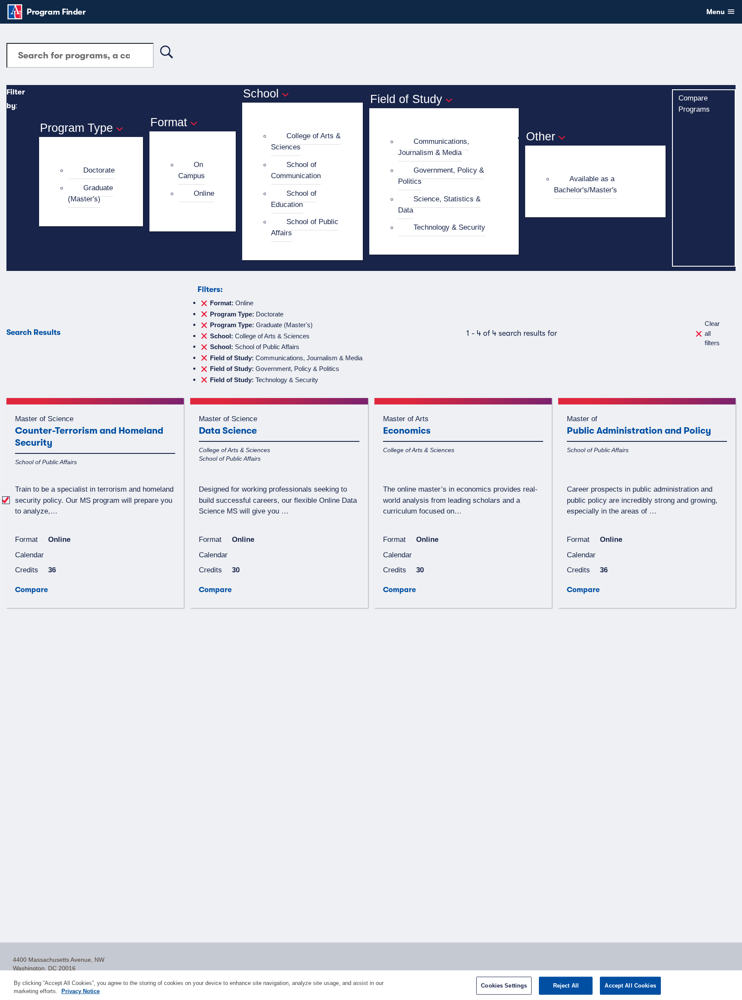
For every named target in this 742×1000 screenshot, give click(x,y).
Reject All (566, 985)
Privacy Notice (80, 991)
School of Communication (296, 170)
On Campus (191, 170)
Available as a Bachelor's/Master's (585, 184)
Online (204, 193)
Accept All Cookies (630, 985)
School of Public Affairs (304, 227)
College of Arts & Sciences (306, 141)
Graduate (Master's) (90, 193)
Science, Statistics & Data (439, 204)
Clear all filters (712, 333)
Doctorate (99, 170)
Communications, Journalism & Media (433, 147)
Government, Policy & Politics (441, 175)
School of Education (293, 199)
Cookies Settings (504, 985)
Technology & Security (449, 227)
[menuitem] (95, 170)
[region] (371, 985)
